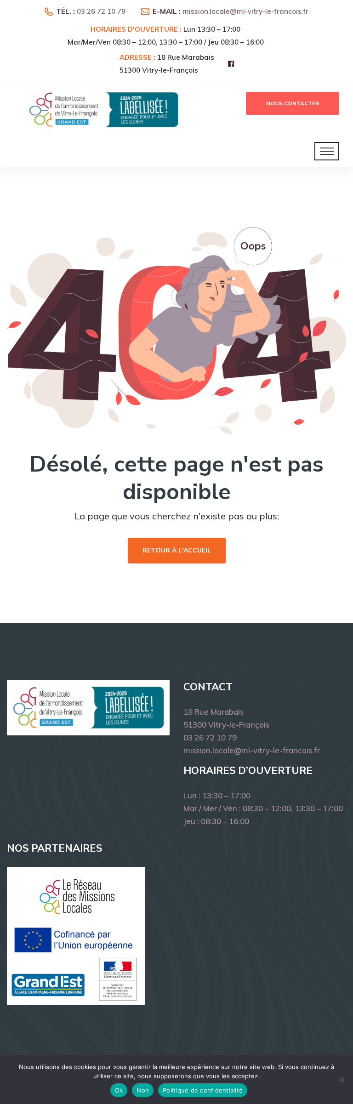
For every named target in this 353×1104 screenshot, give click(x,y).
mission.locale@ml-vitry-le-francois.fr (245, 11)
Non (143, 1090)
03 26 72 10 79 (101, 11)
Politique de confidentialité (203, 1090)
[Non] (341, 1079)
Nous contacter (292, 103)
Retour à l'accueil (176, 550)
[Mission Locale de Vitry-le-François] (103, 109)
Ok (119, 1090)
